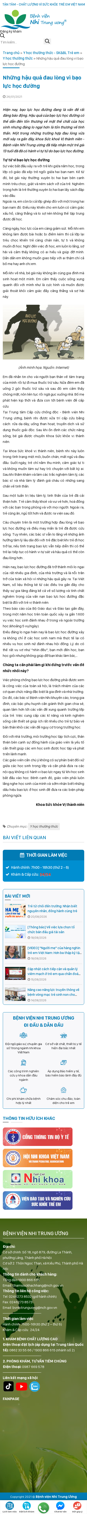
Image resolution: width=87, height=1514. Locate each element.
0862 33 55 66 (20, 1350)
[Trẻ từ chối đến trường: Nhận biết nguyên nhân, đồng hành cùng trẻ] (15, 910)
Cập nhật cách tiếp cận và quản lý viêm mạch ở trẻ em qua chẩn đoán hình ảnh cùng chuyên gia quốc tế (54, 974)
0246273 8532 (20, 1296)
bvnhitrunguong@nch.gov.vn (35, 1307)
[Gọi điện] (43, 1508)
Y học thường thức (18, 58)
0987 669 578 (33, 1367)
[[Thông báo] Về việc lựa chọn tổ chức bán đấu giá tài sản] (15, 931)
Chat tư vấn (60, 1511)
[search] (47, 41)
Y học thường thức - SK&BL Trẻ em (51, 53)
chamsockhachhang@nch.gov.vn (38, 1285)
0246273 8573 (21, 1302)
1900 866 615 (28, 1280)
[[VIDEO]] (15, 952)
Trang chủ (11, 53)
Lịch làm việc (10, 1511)
